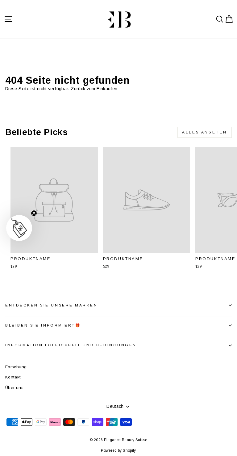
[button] (19, 228)
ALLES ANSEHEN (204, 132)
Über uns (14, 387)
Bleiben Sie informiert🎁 (43, 325)
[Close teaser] (34, 213)
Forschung (16, 367)
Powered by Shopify (118, 450)
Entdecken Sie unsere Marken (51, 305)
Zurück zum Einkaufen (94, 88)
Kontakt (13, 377)
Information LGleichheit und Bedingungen (71, 345)
